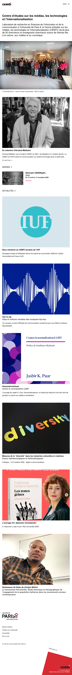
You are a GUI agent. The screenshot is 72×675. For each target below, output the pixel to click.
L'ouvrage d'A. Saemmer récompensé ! (19, 523)
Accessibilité (5, 633)
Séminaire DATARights (35, 172)
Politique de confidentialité (10, 630)
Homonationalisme (10, 386)
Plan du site (5, 636)
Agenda (6, 167)
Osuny (23, 644)
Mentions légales (7, 627)
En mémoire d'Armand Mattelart (16, 150)
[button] (36, 65)
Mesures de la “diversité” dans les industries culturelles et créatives (33, 456)
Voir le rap (6, 317)
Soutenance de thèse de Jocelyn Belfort (20, 587)
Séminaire (29, 180)
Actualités (7, 190)
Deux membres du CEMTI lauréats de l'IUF (21, 249)
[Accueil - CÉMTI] (6, 3)
